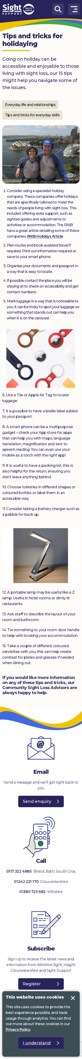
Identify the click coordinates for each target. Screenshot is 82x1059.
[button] (74, 9)
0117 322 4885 (19, 871)
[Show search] (58, 9)
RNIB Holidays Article (45, 236)
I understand (72, 998)
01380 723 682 (32, 892)
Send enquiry (37, 801)
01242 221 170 (26, 882)
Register (32, 983)
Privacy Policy (18, 1029)
